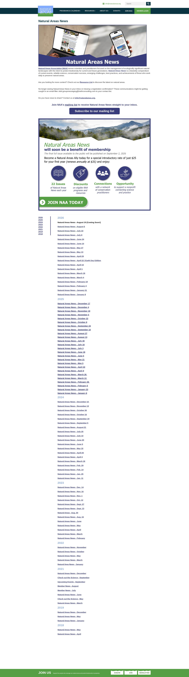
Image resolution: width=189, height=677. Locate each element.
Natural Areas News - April (69, 634)
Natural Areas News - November (72, 547)
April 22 (71, 367)
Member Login (142, 11)
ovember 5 (73, 315)
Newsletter (144, 673)
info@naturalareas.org (85, 98)
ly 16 (71, 345)
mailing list (71, 104)
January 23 (73, 389)
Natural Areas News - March (70, 603)
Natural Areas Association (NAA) (53, 68)
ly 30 (71, 341)
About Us (104, 11)
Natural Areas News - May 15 (70, 448)
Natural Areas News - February (71, 538)
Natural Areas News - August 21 (72, 427)
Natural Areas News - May (69, 616)
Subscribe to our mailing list (94, 111)
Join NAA (128, 11)
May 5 (70, 363)
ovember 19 (74, 311)
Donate (116, 11)
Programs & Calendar (70, 11)
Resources (89, 11)
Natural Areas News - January (71, 621)
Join (130, 673)
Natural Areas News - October (71, 552)
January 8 (72, 393)
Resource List (86, 82)
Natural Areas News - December (72, 612)
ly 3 (70, 348)
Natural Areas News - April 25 (71, 453)
